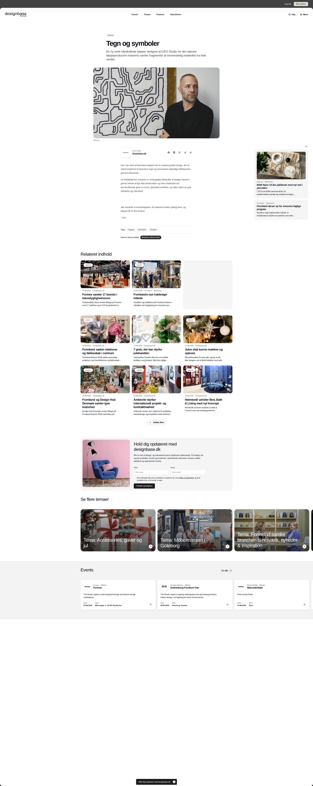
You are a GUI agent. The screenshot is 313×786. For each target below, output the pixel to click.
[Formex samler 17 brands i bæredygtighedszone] (105, 283)
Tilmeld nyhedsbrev (144, 486)
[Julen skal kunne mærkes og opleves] (207, 338)
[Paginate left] (82, 530)
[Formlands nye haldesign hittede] (156, 283)
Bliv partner (301, 4)
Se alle (224, 570)
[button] (306, 146)
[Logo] (15, 14)
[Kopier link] (191, 152)
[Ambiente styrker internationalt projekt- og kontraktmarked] (156, 391)
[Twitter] (179, 152)
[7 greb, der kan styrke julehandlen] (156, 338)
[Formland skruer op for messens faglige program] (281, 210)
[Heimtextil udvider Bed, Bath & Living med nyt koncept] (207, 389)
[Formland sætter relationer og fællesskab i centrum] (105, 338)
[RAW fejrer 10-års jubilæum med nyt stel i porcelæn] (281, 173)
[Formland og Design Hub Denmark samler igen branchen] (105, 391)
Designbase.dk (139, 154)
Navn (136, 468)
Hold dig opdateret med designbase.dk (155, 782)
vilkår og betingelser (186, 478)
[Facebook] (168, 152)
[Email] (185, 152)
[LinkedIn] (174, 152)
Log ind (288, 4)
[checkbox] (135, 479)
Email (173, 468)
